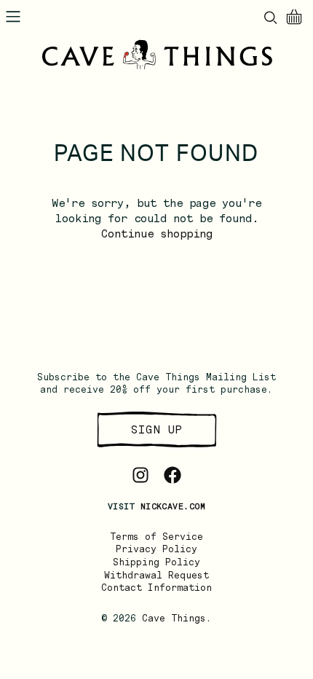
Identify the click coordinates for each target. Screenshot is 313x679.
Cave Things (174, 618)
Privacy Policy (156, 548)
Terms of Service (156, 536)
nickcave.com (172, 506)
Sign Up (156, 429)
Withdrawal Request (156, 575)
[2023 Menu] (13, 16)
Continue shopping (157, 233)
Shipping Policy (156, 562)
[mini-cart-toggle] (294, 17)
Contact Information (156, 587)
